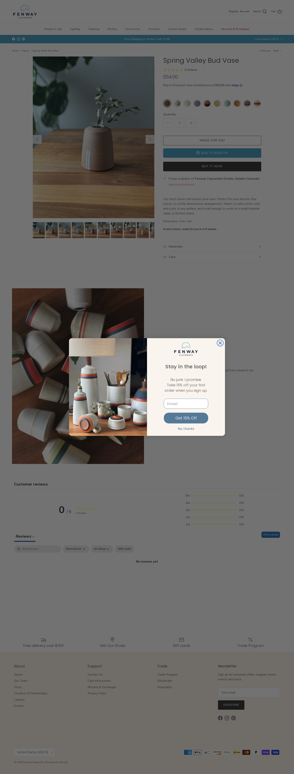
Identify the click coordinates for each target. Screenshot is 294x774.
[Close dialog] (220, 343)
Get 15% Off (186, 418)
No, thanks (186, 428)
